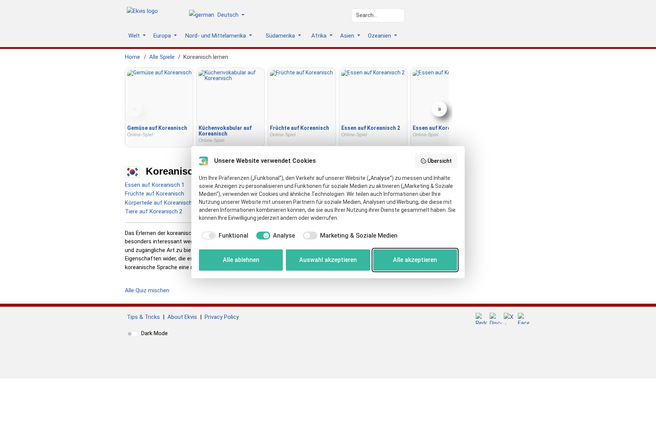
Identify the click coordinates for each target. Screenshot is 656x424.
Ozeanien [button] (380, 35)
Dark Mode (154, 333)
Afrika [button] (319, 35)
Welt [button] (134, 35)
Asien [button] (348, 35)
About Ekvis (182, 317)
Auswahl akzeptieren (328, 259)
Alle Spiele (162, 57)
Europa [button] (162, 35)
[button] (219, 15)
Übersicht (439, 161)
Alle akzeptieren (415, 259)
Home (132, 57)
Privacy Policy (222, 317)
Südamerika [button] (281, 35)
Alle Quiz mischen (147, 290)
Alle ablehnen (241, 259)
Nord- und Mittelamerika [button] (216, 35)
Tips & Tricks (143, 317)
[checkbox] (223, 235)
